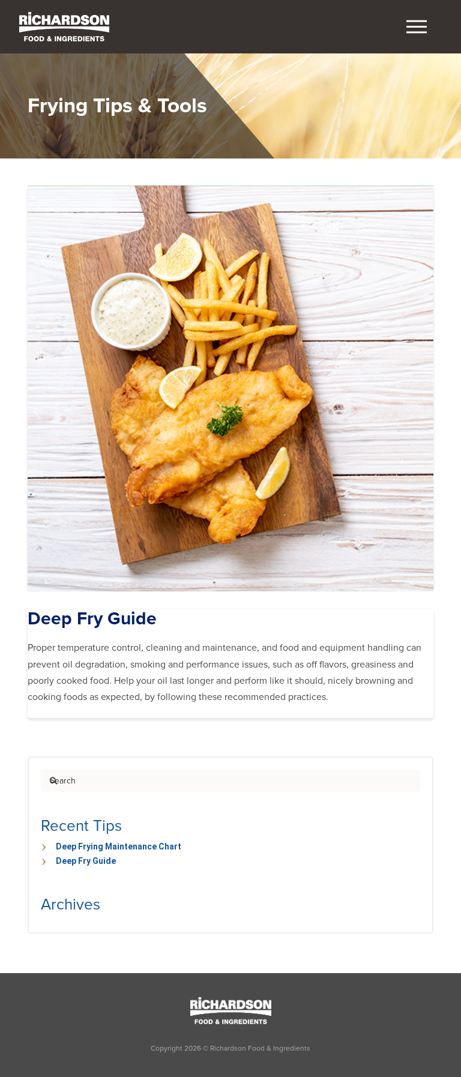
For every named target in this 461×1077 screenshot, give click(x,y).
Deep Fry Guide (86, 861)
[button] (416, 27)
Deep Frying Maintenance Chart (118, 846)
